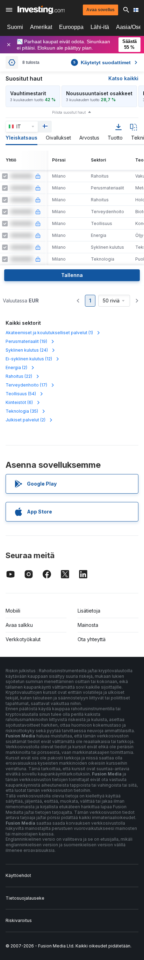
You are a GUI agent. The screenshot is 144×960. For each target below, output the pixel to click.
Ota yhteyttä (92, 639)
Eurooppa (71, 27)
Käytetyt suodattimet (102, 62)
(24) (27, 350)
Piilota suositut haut (69, 112)
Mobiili (13, 611)
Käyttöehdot (18, 875)
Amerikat (41, 27)
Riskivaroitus (19, 920)
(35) (22, 411)
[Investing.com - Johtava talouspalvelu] (41, 10)
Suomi (15, 27)
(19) (26, 341)
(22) (19, 376)
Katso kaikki (123, 78)
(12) (29, 358)
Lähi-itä (100, 27)
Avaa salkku (19, 625)
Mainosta (88, 625)
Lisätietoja (89, 611)
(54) (21, 393)
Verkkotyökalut (23, 639)
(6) (19, 402)
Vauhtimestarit (28, 93)
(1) (49, 332)
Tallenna (72, 275)
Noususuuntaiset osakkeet (99, 93)
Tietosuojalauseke (25, 898)
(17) (26, 385)
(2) (16, 367)
